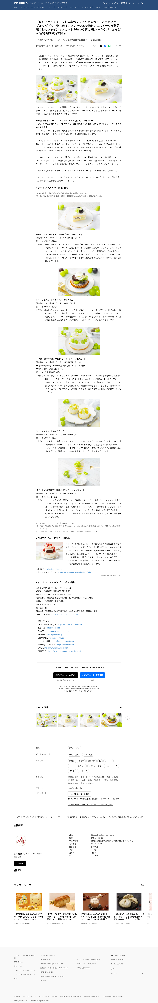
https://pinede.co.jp (54, 569)
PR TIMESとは (18, 962)
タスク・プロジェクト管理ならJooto (88, 960)
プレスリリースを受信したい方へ (24, 970)
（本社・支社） (85, 777)
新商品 (71, 761)
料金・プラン (18, 966)
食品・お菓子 (74, 755)
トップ (17, 817)
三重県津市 (97, 780)
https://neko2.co (53, 628)
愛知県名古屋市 (74, 780)
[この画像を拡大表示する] (46, 720)
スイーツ (108, 761)
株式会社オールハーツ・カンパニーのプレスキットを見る (90, 805)
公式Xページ (115, 969)
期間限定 (91, 761)
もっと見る (140, 885)
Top (15, 7)
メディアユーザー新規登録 (92, 675)
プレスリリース (28, 817)
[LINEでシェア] (109, 46)
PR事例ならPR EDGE (83, 968)
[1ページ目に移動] (120, 707)
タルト (71, 771)
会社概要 (17, 997)
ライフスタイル (85, 7)
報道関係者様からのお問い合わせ (70, 997)
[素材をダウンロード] (116, 46)
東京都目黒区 (73, 777)
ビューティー (61, 7)
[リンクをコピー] (120, 46)
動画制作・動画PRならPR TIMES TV (51, 964)
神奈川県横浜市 (98, 777)
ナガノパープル (95, 766)
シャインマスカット (77, 766)
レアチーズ (83, 771)
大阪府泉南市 (73, 783)
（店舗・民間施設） (112, 777)
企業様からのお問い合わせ (92, 997)
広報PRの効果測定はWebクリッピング (52, 976)
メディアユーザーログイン (65, 675)
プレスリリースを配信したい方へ (24, 974)
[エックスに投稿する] (101, 46)
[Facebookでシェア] (105, 46)
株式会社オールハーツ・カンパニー (49, 817)
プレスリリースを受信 (110, 3)
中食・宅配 (88, 755)
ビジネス (97, 7)
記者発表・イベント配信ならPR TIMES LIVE (54, 968)
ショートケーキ (111, 766)
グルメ (104, 7)
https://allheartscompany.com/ (102, 835)
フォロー (20, 864)
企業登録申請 (125, 3)
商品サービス (74, 748)
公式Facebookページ (117, 960)
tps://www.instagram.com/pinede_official (74, 572)
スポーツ (113, 7)
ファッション (73, 7)
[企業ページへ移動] (21, 841)
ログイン (136, 3)
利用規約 (54, 997)
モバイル (34, 7)
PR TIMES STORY (45, 960)
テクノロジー (24, 7)
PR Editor (43, 980)
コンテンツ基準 (44, 997)
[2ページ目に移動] (121, 707)
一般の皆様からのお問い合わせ (112, 997)
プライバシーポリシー (29, 997)
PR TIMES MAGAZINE (47, 972)
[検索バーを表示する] (142, 3)
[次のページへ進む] (127, 718)
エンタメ (50, 7)
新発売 (81, 761)
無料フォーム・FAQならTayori (86, 964)
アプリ (42, 7)
